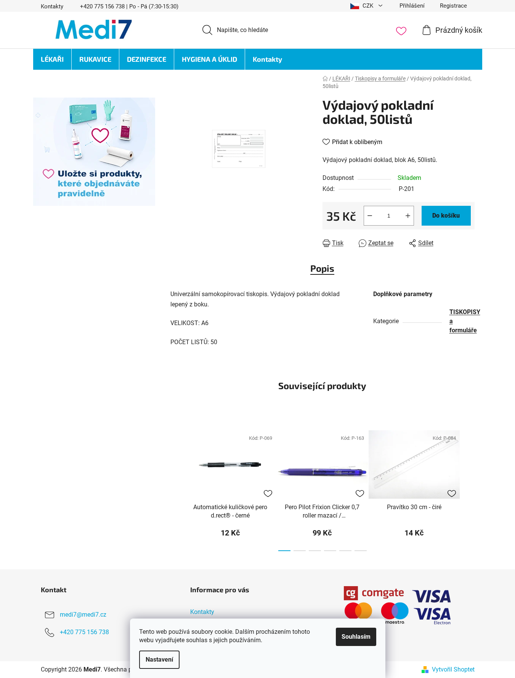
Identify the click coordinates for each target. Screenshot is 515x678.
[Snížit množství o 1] (369, 215)
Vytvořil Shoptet (453, 669)
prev (176, 488)
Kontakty (52, 6)
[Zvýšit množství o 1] (408, 215)
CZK (368, 5)
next (468, 488)
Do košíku (446, 215)
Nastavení (159, 659)
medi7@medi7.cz (83, 614)
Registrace (453, 5)
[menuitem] (52, 59)
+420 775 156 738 (84, 632)
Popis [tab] (322, 268)
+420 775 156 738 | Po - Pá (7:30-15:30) (129, 6)
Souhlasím (356, 636)
